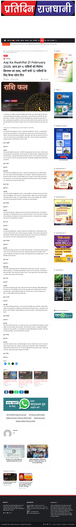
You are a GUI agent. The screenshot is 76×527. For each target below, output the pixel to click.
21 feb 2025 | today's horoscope (16, 415)
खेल (45, 40)
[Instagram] (9, 513)
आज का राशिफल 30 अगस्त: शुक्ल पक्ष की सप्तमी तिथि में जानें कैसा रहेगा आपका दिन (10, 381)
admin (7, 79)
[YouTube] (7, 513)
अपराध (31, 40)
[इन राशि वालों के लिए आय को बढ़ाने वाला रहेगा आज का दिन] (10, 477)
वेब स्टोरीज (52, 40)
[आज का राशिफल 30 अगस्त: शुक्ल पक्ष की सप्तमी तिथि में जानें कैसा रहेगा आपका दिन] (10, 375)
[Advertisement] (38, 27)
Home (5, 51)
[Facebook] (4, 513)
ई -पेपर (11, 40)
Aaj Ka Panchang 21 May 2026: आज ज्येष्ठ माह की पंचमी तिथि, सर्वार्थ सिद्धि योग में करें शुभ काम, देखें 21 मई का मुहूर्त (25, 484)
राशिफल (42, 40)
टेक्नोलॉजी (35, 40)
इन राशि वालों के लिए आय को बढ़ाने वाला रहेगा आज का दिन (9, 483)
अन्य (39, 40)
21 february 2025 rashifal (37, 415)
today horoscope (40, 418)
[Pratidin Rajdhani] (38, 8)
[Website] (14, 433)
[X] (6, 513)
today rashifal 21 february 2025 (26, 421)
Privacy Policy (71, 524)
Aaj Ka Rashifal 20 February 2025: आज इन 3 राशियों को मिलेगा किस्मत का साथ (40, 381)
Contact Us (64, 524)
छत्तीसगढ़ (22, 40)
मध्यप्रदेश (26, 40)
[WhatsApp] (11, 513)
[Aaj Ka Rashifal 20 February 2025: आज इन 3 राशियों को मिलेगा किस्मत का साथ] (41, 375)
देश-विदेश (17, 40)
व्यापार (48, 40)
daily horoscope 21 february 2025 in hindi (19, 418)
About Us (59, 524)
